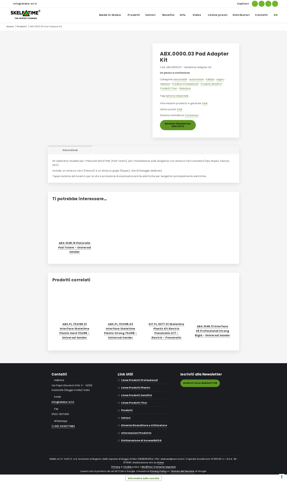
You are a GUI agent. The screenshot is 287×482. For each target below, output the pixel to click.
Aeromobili (180, 79)
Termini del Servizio (182, 471)
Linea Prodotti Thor (134, 402)
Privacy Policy (158, 471)
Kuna (160, 462)
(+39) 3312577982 (63, 426)
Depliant (243, 3)
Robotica (185, 88)
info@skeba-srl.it (25, 3)
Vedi (204, 103)
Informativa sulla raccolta (143, 478)
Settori (126, 418)
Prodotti (22, 26)
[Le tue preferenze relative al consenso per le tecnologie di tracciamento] (282, 477)
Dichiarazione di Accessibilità (141, 440)
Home (10, 26)
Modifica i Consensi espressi (159, 466)
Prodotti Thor (168, 88)
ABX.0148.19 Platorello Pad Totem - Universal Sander (74, 247)
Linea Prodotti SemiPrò (136, 395)
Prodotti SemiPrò (211, 84)
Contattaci (192, 115)
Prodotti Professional (185, 84)
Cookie (127, 466)
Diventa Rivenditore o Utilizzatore (144, 425)
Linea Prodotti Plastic (135, 387)
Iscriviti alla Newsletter (200, 383)
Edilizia (210, 79)
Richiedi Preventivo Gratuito (178, 125)
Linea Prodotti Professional (139, 380)
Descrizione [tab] (70, 150)
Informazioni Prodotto (136, 433)
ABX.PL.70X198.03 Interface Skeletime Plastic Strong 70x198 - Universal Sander (120, 330)
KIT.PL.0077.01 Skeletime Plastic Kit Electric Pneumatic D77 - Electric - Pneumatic (166, 330)
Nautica (165, 84)
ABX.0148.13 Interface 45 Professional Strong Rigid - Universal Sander (212, 331)
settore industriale (177, 96)
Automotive (196, 79)
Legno (220, 79)
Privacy (115, 466)
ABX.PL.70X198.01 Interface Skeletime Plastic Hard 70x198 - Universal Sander (74, 330)
